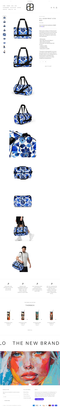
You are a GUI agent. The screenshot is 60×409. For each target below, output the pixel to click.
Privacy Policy (25, 394)
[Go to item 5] (4, 34)
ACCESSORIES (6, 7)
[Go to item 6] (4, 38)
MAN (12, 5)
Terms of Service (26, 396)
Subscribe (7, 400)
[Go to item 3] (4, 26)
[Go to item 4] (4, 30)
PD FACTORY (42, 16)
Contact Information (27, 398)
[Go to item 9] (4, 51)
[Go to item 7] (4, 43)
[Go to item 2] (4, 21)
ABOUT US (10, 9)
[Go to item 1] (4, 17)
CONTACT (5, 9)
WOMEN (8, 5)
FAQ (15, 9)
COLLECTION (13, 7)
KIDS (16, 5)
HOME (4, 5)
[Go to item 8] (4, 47)
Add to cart (48, 66)
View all (30, 330)
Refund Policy (26, 392)
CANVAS (19, 7)
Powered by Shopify (16, 405)
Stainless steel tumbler (8, 323)
